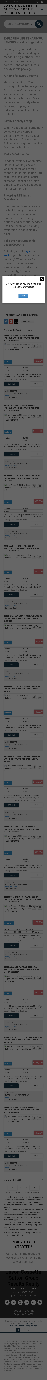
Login (15, 2)
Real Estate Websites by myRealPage (23, 1326)
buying (28, 251)
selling (8, 255)
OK (23, 296)
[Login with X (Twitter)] (16, 323)
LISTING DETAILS (11, 384)
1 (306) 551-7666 (11, 395)
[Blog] (39, 1302)
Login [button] (27, 321)
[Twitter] (13, 1302)
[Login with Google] (11, 323)
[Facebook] (7, 1302)
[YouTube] (33, 1302)
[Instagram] (20, 1302)
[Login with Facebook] (6, 323)
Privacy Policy (30, 1323)
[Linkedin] (26, 1302)
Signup (7, 2)
